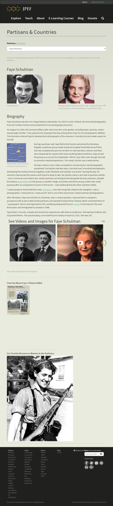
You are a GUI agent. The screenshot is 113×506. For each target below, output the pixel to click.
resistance (47, 189)
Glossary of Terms (81, 450)
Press (43, 464)
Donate (92, 18)
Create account (97, 2)
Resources (11, 478)
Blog (81, 18)
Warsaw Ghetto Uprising (27, 464)
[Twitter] (91, 463)
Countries (21, 43)
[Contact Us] (96, 463)
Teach (29, 18)
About (41, 18)
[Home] (18, 8)
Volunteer (44, 460)
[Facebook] (86, 463)
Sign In (84, 2)
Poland (33, 271)
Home (59, 452)
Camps (77, 204)
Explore (16, 18)
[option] (33, 242)
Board (43, 462)
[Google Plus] (91, 467)
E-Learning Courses (61, 18)
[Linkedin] (86, 467)
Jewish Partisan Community (12, 487)
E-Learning (28, 452)
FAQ (102, 18)
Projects (44, 457)
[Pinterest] (101, 463)
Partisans (11, 43)
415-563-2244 (102, 502)
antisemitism (24, 181)
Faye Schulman (20, 69)
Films (10, 471)
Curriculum (28, 455)
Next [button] (105, 243)
